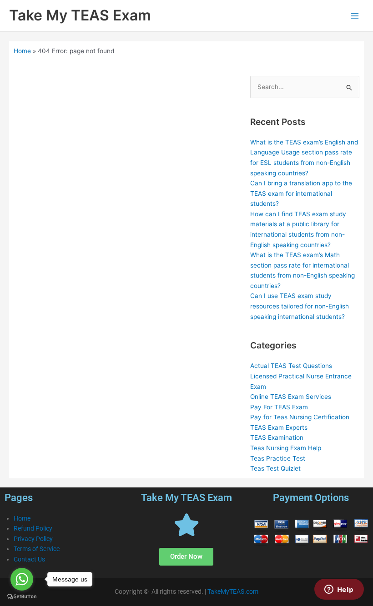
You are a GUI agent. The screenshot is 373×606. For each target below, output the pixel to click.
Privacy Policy (33, 538)
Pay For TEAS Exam (279, 407)
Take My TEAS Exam (80, 15)
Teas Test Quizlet (275, 468)
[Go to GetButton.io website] (21, 597)
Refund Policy (33, 528)
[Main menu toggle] (355, 15)
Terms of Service (37, 548)
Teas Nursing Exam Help (285, 448)
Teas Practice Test (277, 458)
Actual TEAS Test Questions (291, 365)
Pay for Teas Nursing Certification (299, 417)
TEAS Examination (276, 437)
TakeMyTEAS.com (232, 591)
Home (22, 51)
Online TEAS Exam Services (290, 396)
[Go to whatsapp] (21, 579)
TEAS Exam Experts (278, 427)
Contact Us (29, 559)
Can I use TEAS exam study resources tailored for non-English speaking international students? (299, 306)
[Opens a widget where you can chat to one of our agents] (339, 590)
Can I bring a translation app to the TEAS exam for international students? (301, 193)
